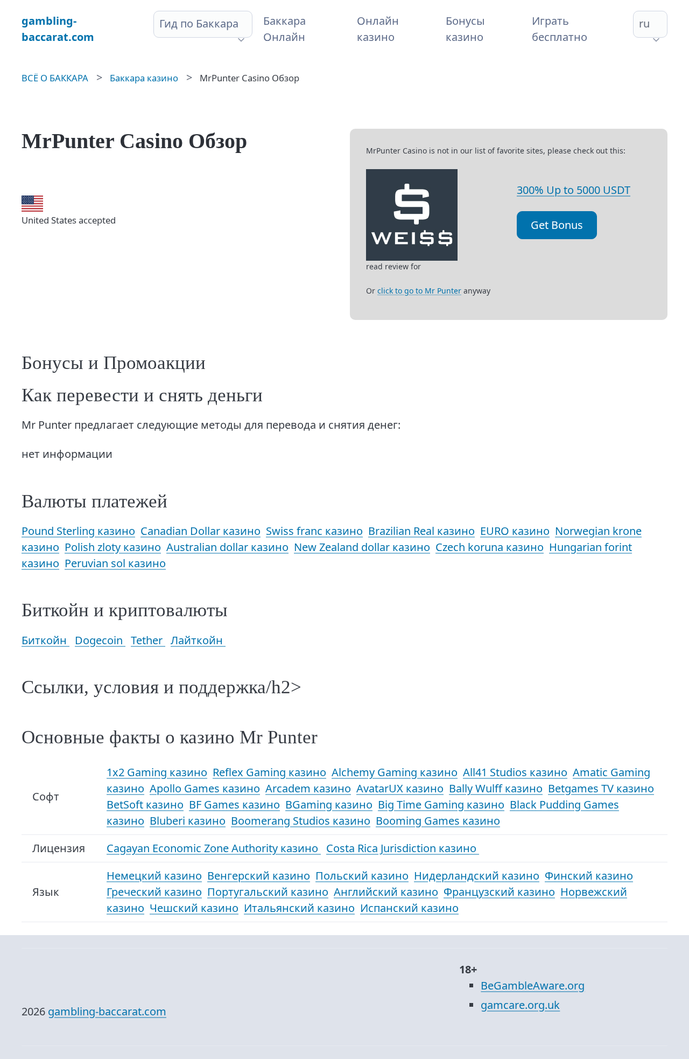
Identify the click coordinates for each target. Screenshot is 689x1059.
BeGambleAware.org (533, 985)
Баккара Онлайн (284, 28)
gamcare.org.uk (520, 1005)
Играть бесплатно (559, 28)
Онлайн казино (378, 28)
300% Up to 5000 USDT (573, 190)
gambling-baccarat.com (107, 1011)
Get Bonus (557, 225)
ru (644, 23)
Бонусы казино (465, 28)
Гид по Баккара (198, 23)
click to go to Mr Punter (419, 290)
